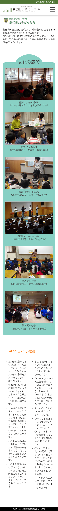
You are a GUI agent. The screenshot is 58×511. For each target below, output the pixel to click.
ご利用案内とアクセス (45, 1)
